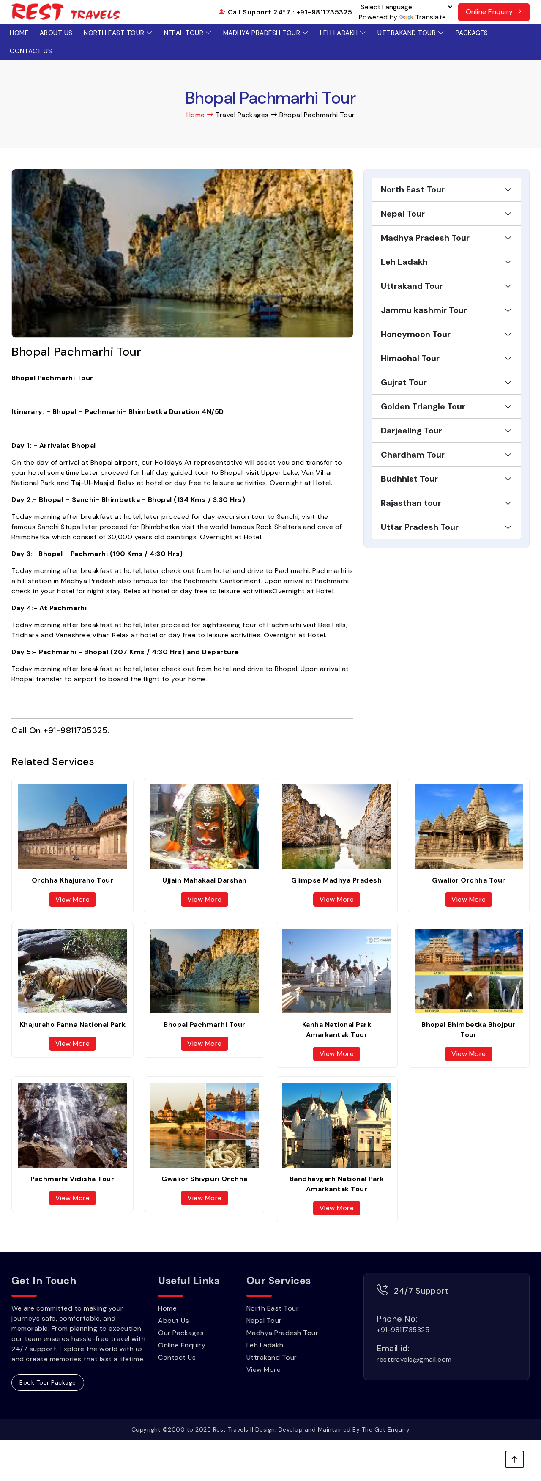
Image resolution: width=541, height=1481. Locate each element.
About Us (56, 33)
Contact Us (31, 51)
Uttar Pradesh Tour (420, 526)
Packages (472, 33)
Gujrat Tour (404, 382)
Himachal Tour (410, 358)
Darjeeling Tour (411, 430)
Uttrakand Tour (407, 33)
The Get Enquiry (386, 1429)
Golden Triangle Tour (423, 406)
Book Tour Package (47, 1382)
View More (72, 899)
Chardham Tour (413, 454)
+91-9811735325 (75, 730)
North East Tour (115, 33)
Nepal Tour (184, 33)
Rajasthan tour (411, 502)
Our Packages (181, 1332)
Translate (430, 17)
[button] (514, 1459)
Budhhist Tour (409, 478)
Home (19, 33)
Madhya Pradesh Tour (262, 33)
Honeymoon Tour (416, 334)
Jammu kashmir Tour (424, 309)
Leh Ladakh (340, 33)
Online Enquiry (490, 11)
